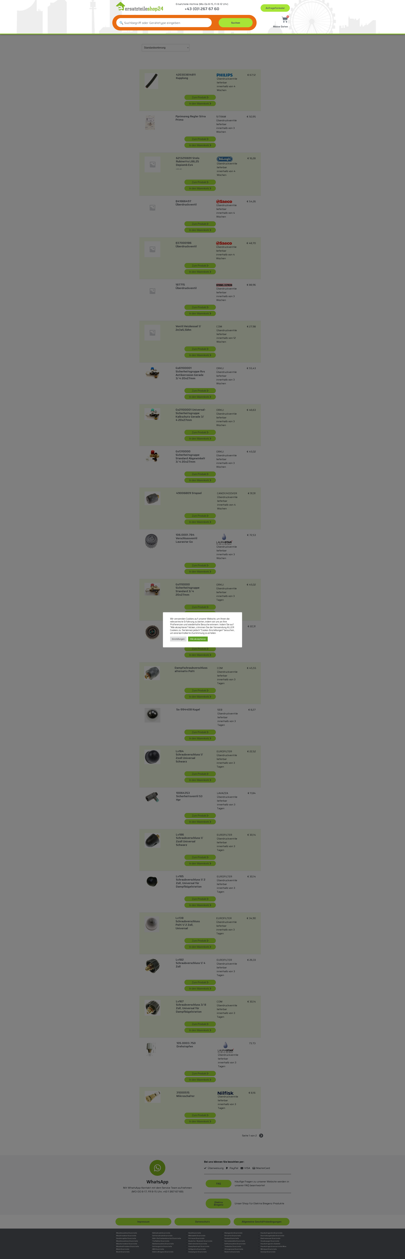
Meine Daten (280, 27)
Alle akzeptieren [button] (198, 639)
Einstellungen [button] (178, 639)
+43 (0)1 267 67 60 (202, 9)
